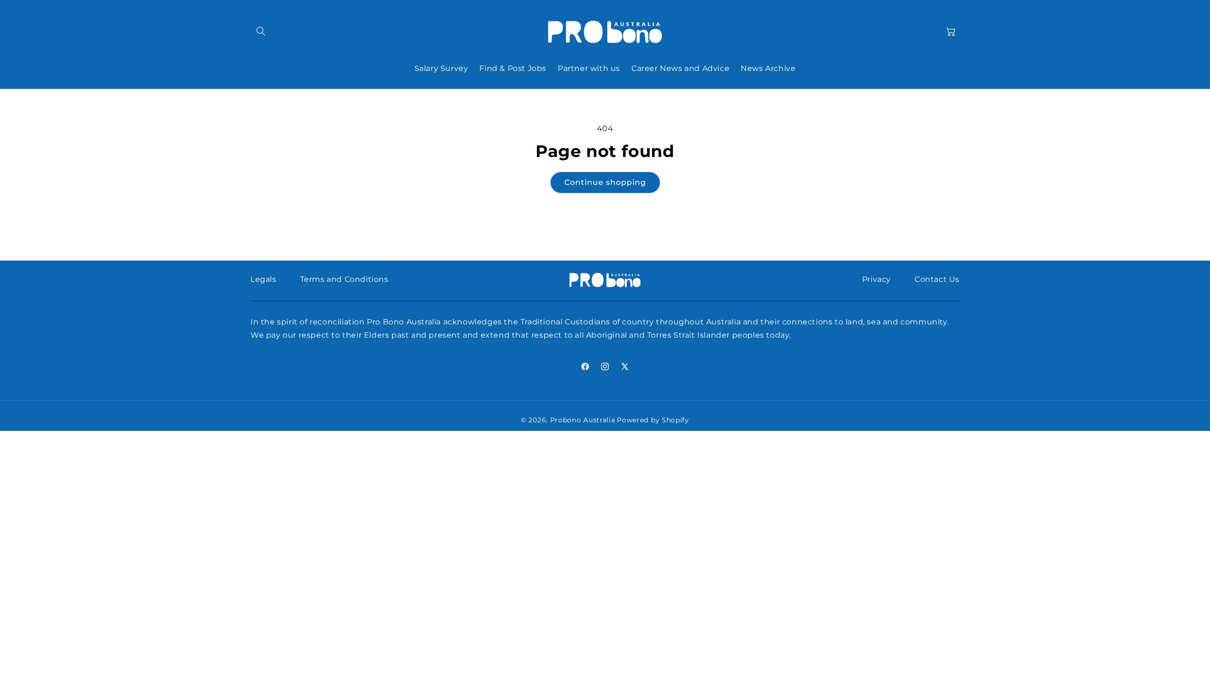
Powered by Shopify (653, 420)
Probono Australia (582, 420)
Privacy (876, 279)
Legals (264, 279)
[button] (261, 31)
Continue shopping (605, 182)
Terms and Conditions (344, 279)
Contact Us (937, 279)
